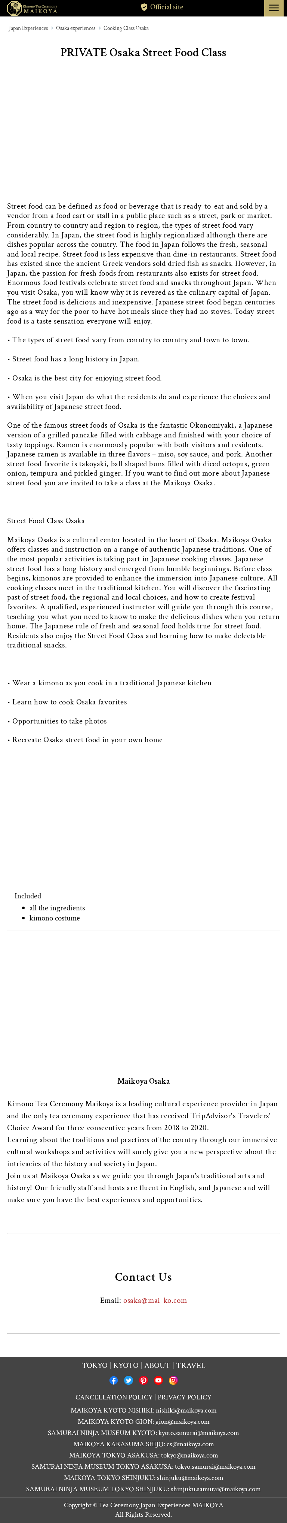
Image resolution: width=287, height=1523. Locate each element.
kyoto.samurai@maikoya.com (198, 1433)
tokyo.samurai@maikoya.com (215, 1466)
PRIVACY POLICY (185, 1397)
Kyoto (126, 1365)
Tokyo (95, 1365)
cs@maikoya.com (190, 1444)
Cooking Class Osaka (126, 28)
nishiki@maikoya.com (186, 1410)
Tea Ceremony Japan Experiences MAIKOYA (161, 1505)
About (157, 1365)
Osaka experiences (75, 28)
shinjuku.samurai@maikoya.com (216, 1489)
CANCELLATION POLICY (114, 1397)
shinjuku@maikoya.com (190, 1478)
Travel (191, 1365)
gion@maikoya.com (182, 1421)
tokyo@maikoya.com (189, 1455)
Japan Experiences (28, 28)
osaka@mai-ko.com (155, 1300)
